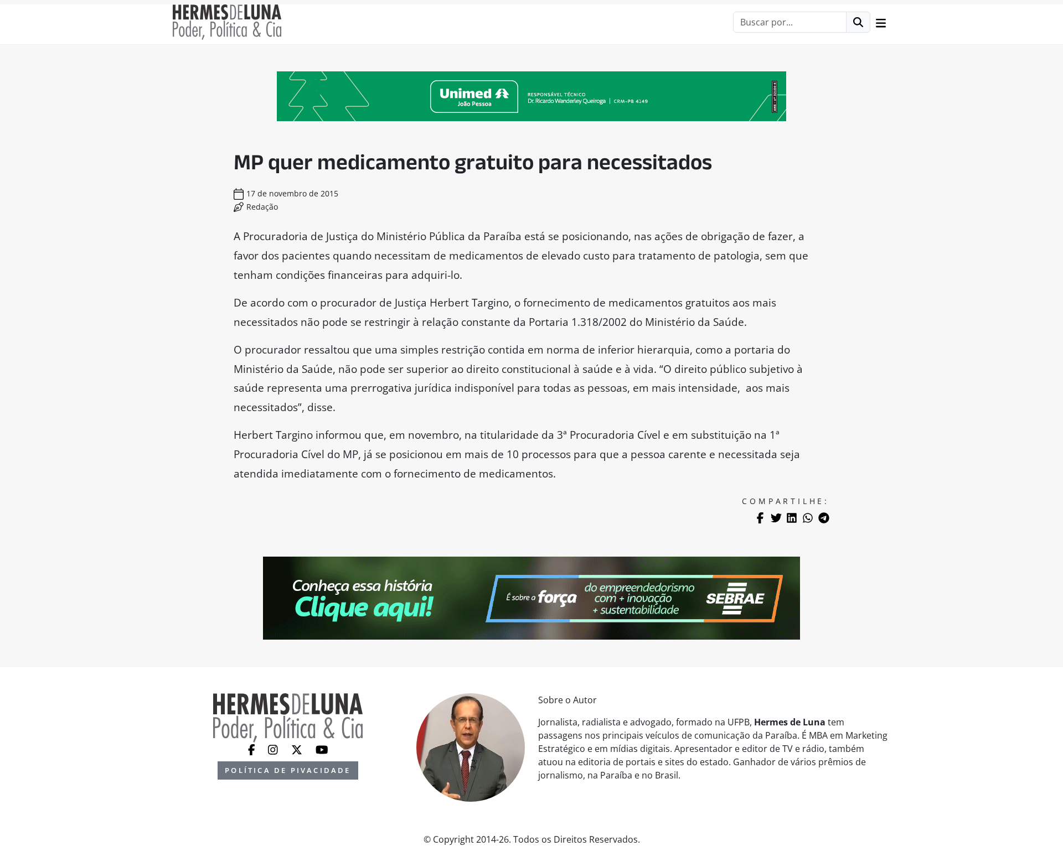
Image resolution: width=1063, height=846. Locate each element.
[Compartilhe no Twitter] (776, 517)
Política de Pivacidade (287, 770)
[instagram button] (274, 749)
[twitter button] (298, 749)
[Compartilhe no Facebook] (760, 517)
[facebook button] (252, 749)
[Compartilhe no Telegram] (823, 517)
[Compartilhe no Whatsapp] (807, 517)
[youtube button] (322, 749)
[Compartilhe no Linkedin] (791, 517)
